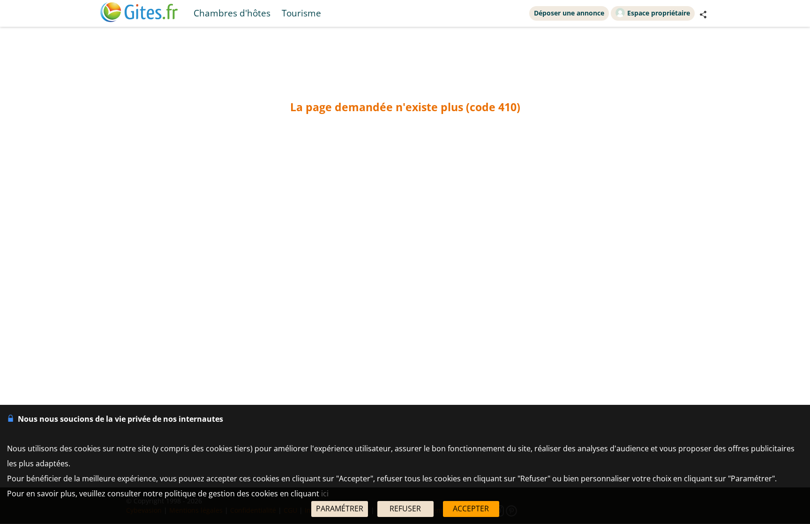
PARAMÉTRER (339, 508)
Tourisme (301, 13)
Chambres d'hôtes (232, 13)
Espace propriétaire (658, 12)
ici (325, 493)
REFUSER (405, 508)
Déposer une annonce (569, 12)
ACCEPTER (471, 508)
